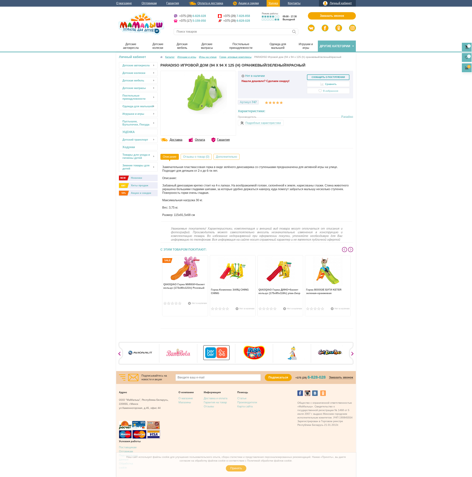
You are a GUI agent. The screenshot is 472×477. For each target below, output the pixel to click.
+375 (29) (192, 16)
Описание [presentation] (169, 156)
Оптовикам (149, 3)
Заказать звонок (332, 15)
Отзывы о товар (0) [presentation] (196, 156)
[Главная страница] (161, 57)
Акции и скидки (248, 3)
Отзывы (209, 406)
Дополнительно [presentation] (226, 156)
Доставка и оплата (215, 398)
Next (350, 249)
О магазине (124, 3)
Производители (247, 402)
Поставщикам (127, 447)
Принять (236, 468)
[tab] (169, 157)
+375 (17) (192, 20)
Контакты (294, 3)
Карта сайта (245, 406)
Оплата (200, 139)
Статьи (241, 398)
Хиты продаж (139, 185)
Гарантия (172, 3)
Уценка (273, 3)
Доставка (176, 139)
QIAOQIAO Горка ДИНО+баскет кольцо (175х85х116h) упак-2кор (279, 291)
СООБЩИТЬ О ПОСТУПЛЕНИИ (328, 77)
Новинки (136, 177)
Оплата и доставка (210, 3)
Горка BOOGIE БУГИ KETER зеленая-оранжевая (323, 291)
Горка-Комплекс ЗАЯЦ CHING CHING (230, 291)
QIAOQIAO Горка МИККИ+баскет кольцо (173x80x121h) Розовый (184, 286)
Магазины (184, 402)
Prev (344, 249)
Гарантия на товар (215, 402)
